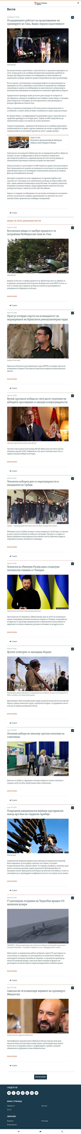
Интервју (44, 1121)
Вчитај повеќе (40, 1077)
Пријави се (11, 1106)
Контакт (44, 1106)
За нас (9, 1109)
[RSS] (27, 1093)
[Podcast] (32, 1093)
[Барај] (62, 1131)
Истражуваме (12, 1125)
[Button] (13, 213)
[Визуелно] (40, 1131)
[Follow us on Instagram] (23, 1093)
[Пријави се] (36, 1093)
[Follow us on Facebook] (9, 1093)
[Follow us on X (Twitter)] (13, 1093)
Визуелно (10, 1121)
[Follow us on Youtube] (18, 1093)
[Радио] (19, 1131)
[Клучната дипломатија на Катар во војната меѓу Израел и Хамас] (18, 142)
